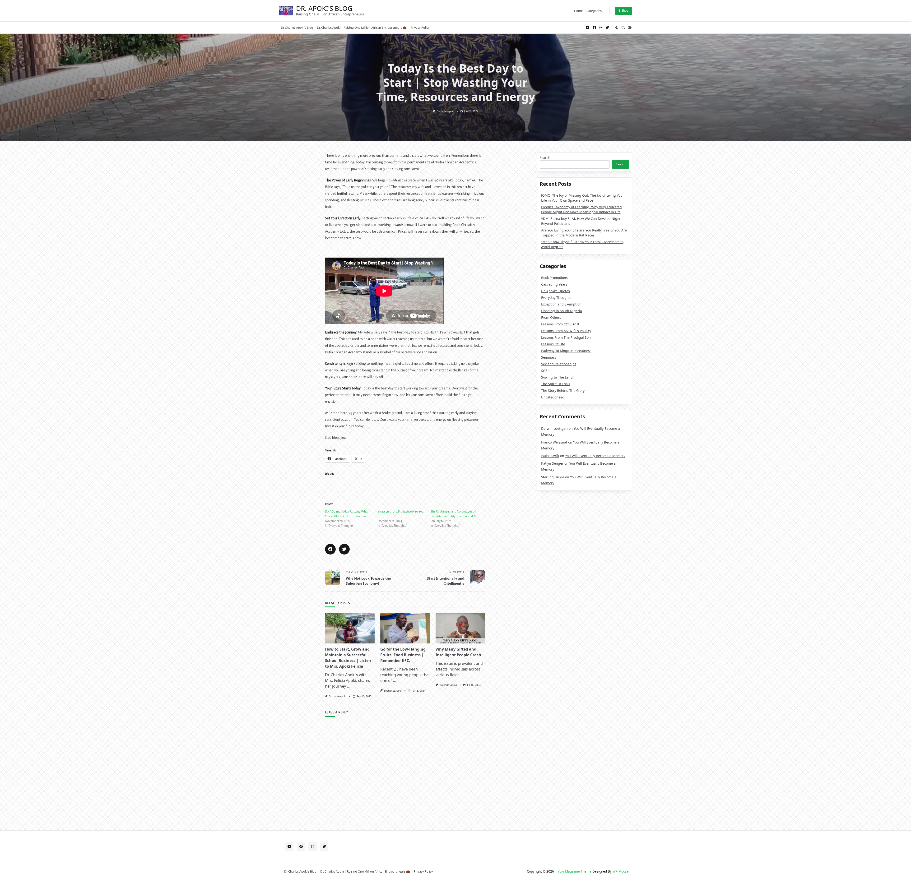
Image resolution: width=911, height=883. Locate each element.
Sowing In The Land (557, 377)
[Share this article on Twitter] (344, 549)
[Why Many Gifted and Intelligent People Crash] (460, 628)
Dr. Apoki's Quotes (555, 291)
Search (545, 157)
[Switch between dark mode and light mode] (617, 27)
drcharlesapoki (445, 111)
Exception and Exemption (561, 304)
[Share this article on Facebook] (330, 549)
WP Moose (621, 871)
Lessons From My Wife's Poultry (566, 330)
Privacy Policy (420, 27)
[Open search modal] (623, 27)
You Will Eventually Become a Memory (595, 455)
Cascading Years (554, 284)
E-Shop (623, 11)
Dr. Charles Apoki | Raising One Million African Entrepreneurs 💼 (362, 27)
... (348, 686)
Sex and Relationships (558, 364)
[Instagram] (601, 28)
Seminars (548, 357)
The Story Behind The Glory (563, 390)
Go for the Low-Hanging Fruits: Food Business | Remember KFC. (403, 655)
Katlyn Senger (552, 463)
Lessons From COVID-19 (560, 324)
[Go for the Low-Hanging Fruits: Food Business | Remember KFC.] (405, 628)
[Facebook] (594, 28)
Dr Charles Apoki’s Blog (297, 27)
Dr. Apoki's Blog (324, 8)
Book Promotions (554, 277)
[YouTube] (588, 28)
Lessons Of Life (553, 344)
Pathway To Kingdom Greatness (566, 350)
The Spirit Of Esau (555, 384)
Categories (594, 11)
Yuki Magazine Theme (574, 871)
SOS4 (545, 370)
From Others (551, 317)
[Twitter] (607, 28)
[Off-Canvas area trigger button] (630, 27)
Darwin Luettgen (554, 428)
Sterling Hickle (552, 477)
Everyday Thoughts (556, 297)
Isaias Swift (550, 455)
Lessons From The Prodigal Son (566, 337)
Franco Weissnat (554, 442)
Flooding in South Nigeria (561, 311)
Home (578, 11)
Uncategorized (552, 397)
